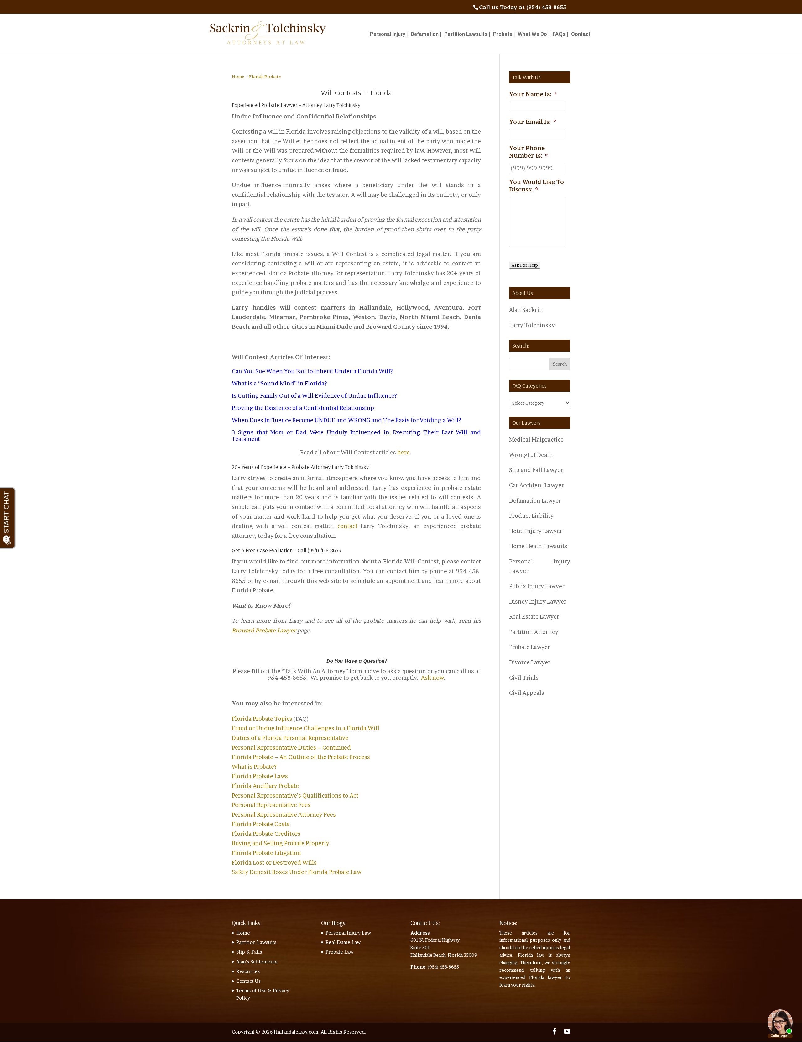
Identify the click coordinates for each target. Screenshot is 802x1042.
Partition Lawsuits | (467, 35)
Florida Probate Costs (260, 824)
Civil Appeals (526, 692)
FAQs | (560, 35)
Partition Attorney (533, 632)
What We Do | (533, 35)
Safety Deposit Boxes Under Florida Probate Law (296, 872)
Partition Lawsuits (256, 942)
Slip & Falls (249, 952)
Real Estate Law (343, 942)
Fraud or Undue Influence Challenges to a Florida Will (305, 728)
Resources (248, 971)
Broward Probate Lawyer (264, 630)
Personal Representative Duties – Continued (291, 747)
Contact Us (248, 981)
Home (238, 76)
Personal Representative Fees (271, 805)
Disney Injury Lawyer (537, 601)
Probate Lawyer (529, 647)
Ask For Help (525, 265)
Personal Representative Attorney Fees (284, 814)
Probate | (504, 35)
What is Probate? (254, 766)
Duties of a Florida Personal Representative (290, 738)
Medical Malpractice (536, 439)
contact (347, 526)
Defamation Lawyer (535, 500)
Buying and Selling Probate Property (280, 843)
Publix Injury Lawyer (537, 586)
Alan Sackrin (526, 309)
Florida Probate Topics (262, 718)
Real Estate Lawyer (534, 616)
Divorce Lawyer (529, 662)
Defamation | (426, 35)
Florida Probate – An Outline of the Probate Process (301, 757)
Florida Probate (265, 76)
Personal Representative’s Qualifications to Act (295, 795)
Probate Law (339, 952)
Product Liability (531, 515)
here (403, 452)
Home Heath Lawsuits (538, 546)
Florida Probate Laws (260, 776)
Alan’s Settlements (256, 962)
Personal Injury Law (348, 933)
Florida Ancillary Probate (265, 786)
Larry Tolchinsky (532, 325)
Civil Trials (524, 677)
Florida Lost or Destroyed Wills (274, 862)
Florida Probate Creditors (266, 833)
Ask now (432, 677)
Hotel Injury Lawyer (535, 531)
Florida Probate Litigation (266, 853)
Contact (581, 35)
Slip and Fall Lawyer (536, 470)
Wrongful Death (531, 455)
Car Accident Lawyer (536, 485)
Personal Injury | (389, 35)
